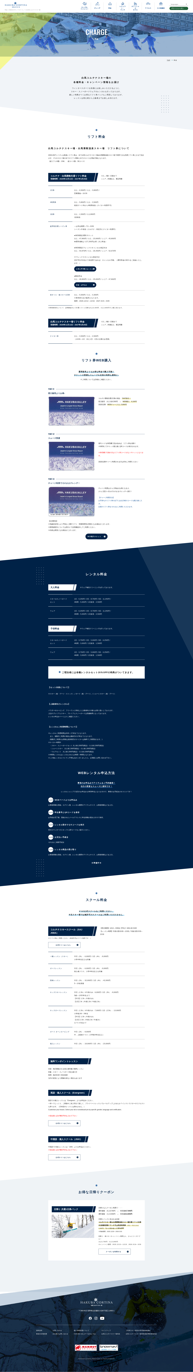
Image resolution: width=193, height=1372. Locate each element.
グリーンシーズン (177, 8)
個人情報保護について (81, 1330)
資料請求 (39, 1330)
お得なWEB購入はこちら (84, 269)
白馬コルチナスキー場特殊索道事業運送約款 (141, 1334)
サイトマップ (106, 1330)
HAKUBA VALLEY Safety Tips (85, 1334)
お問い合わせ (57, 1330)
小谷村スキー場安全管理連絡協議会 (138, 1330)
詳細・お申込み (81, 285)
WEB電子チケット (94, 536)
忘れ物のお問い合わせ (60, 1334)
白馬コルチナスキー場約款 (111, 1334)
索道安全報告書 (41, 1334)
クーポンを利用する (113, 1251)
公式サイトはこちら (63, 945)
